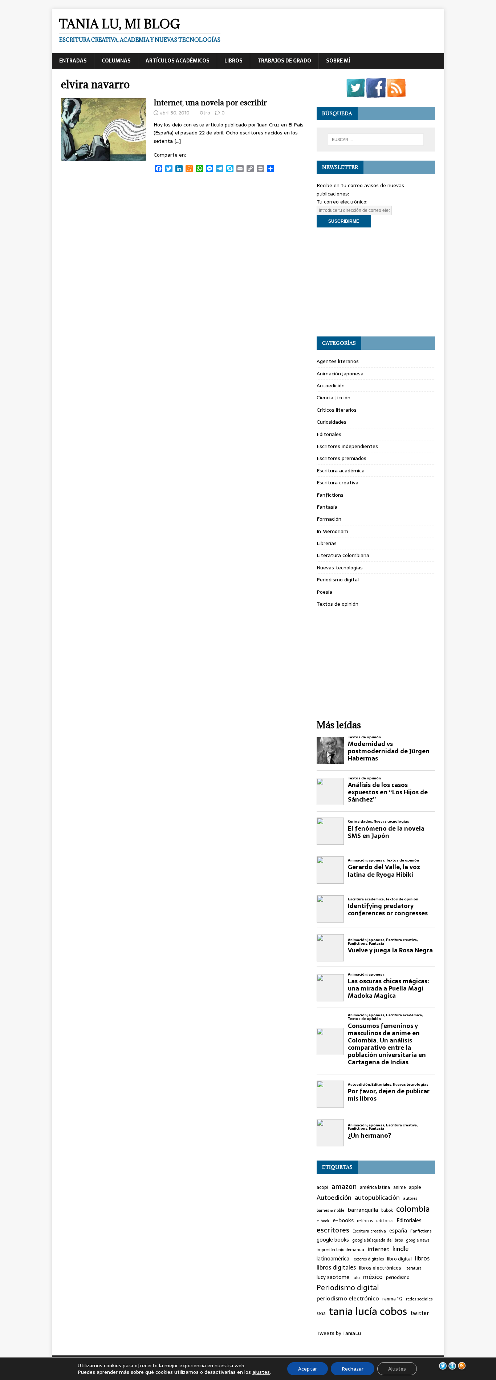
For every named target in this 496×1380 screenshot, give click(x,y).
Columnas (116, 61)
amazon (344, 1186)
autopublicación (377, 1198)
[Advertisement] (376, 282)
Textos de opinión (337, 604)
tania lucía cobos (368, 1311)
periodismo (398, 1277)
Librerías (327, 543)
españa (398, 1231)
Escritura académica (341, 471)
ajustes (261, 1372)
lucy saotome (333, 1277)
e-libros (365, 1221)
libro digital (399, 1259)
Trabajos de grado (284, 61)
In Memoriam (332, 531)
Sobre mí (338, 61)
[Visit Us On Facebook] (376, 93)
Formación (329, 519)
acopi (322, 1187)
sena (321, 1313)
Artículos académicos (178, 61)
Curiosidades (331, 422)
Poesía (324, 592)
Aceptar (307, 1369)
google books (333, 1240)
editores (384, 1221)
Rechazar (352, 1369)
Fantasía (327, 507)
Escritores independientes (347, 446)
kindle (400, 1249)
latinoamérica (333, 1259)
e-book (323, 1221)
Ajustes (397, 1369)
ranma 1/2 (392, 1299)
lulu (356, 1278)
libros (422, 1258)
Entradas (73, 61)
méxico (373, 1277)
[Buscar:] (375, 139)
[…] (177, 141)
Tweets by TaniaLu (339, 1333)
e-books (343, 1220)
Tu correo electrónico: (342, 202)
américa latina (375, 1187)
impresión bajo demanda (340, 1249)
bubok (387, 1210)
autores (410, 1198)
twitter (419, 1313)
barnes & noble (330, 1210)
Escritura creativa (337, 483)
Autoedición (331, 386)
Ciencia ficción (333, 398)
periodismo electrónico (348, 1298)
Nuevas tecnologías (340, 568)
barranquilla (362, 1210)
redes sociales (419, 1299)
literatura (413, 1268)
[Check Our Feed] (396, 93)
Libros (233, 61)
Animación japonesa (340, 374)
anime (399, 1187)
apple (415, 1187)
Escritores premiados (341, 458)
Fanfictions (330, 495)
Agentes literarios (338, 361)
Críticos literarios (337, 410)
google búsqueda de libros (377, 1240)
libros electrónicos (380, 1268)
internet (378, 1249)
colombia (413, 1209)
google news (417, 1240)
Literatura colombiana (343, 555)
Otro (205, 113)
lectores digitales (368, 1259)
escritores (333, 1230)
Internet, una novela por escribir (210, 103)
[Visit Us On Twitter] (355, 93)
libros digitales (336, 1267)
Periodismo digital (338, 580)
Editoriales (329, 434)
